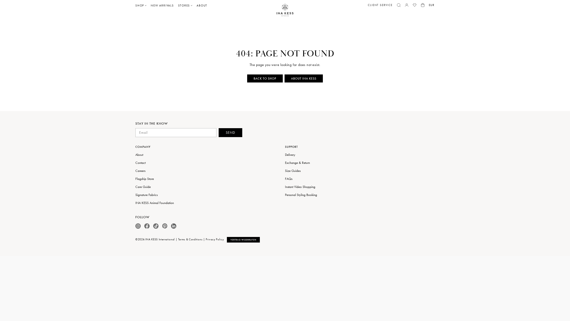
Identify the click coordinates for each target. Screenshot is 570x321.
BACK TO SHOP (265, 78)
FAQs (288, 179)
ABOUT (202, 5)
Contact (140, 162)
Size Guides (293, 171)
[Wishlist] (415, 5)
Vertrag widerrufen (243, 239)
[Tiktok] (156, 226)
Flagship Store (144, 179)
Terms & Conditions (190, 239)
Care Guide (143, 187)
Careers (140, 171)
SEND (230, 132)
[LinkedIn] (173, 226)
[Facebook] (147, 226)
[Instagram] (138, 226)
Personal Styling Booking (301, 195)
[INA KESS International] (285, 10)
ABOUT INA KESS (303, 78)
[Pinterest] (164, 225)
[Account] (407, 5)
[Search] (399, 5)
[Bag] (423, 5)
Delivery (290, 154)
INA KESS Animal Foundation (154, 203)
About (139, 154)
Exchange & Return (297, 162)
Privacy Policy (215, 239)
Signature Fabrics (146, 195)
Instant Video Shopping (300, 187)
